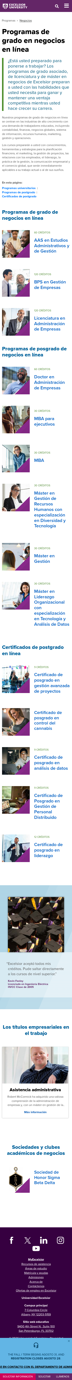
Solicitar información (18, 1376)
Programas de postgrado (18, 192)
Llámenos (62, 1376)
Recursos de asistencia (36, 1264)
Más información (35, 1112)
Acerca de (36, 1282)
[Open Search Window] (57, 6)
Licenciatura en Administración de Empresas (49, 323)
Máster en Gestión (44, 558)
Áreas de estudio (36, 1268)
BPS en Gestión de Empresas (50, 284)
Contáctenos (36, 1286)
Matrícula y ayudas (36, 1273)
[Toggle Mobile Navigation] (68, 5)
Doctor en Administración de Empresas (49, 382)
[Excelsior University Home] (13, 4)
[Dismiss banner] (69, 1341)
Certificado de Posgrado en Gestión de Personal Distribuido (48, 806)
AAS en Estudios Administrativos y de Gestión (51, 245)
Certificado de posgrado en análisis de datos (51, 762)
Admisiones (36, 1277)
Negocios (26, 20)
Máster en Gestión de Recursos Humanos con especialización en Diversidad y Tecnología (50, 509)
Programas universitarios (19, 188)
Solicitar (44, 1376)
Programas (8, 20)
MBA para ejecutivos (44, 421)
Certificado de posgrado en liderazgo (48, 850)
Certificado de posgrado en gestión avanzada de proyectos (52, 682)
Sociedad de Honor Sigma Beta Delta (47, 1177)
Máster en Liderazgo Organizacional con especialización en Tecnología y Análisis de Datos (51, 607)
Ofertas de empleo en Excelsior (36, 1290)
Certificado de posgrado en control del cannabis (48, 720)
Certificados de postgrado (19, 196)
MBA (39, 460)
